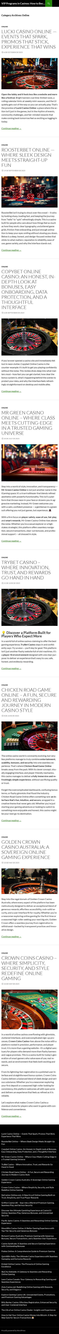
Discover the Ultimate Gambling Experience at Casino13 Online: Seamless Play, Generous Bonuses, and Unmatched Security (27, 1213)
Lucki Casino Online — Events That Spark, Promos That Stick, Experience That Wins (29, 39)
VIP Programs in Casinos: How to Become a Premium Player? (23, 3)
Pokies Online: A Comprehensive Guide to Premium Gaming (28, 1251)
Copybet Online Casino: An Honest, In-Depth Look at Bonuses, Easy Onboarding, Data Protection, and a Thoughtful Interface (28, 289)
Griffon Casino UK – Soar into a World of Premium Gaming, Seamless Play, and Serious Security (27, 1204)
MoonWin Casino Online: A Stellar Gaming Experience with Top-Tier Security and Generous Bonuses (27, 1229)
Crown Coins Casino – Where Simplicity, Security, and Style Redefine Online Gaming (29, 968)
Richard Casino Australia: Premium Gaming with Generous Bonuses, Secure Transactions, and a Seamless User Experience (28, 1237)
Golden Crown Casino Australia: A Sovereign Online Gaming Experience (25, 849)
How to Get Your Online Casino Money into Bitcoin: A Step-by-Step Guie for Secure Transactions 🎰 (29, 1316)
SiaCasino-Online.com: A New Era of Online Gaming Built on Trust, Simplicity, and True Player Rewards (28, 1196)
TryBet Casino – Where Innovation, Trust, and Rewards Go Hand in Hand (26, 569)
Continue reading (11, 128)
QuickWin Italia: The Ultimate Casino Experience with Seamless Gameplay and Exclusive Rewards (29, 1257)
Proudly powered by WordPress (13, 1330)
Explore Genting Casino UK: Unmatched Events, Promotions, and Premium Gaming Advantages (28, 1295)
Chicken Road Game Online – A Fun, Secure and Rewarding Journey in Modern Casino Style (29, 700)
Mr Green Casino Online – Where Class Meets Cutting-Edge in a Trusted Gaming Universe (28, 423)
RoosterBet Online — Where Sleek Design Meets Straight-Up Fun (27, 157)
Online (4, 27)
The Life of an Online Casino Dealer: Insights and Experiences (28, 1310)
